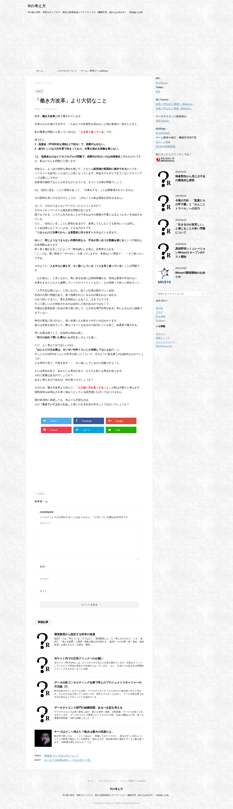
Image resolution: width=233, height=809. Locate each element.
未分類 (159, 308)
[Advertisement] (116, 42)
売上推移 (160, 316)
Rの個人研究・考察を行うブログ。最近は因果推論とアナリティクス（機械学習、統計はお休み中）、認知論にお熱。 (117, 795)
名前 (43, 566)
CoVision (160, 320)
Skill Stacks (162, 120)
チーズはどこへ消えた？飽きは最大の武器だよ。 (84, 731)
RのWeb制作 (163, 133)
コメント (45, 523)
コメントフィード (165, 342)
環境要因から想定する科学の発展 (74, 634)
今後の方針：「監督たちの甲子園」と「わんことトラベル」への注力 (190, 204)
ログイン (160, 333)
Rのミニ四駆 (163, 141)
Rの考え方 (37, 6)
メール (44, 578)
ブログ (41, 493)
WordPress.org (164, 346)
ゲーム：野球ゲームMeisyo (94, 71)
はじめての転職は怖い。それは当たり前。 (68, 760)
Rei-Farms (162, 82)
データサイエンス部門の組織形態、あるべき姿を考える (88, 707)
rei (46, 501)
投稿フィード (163, 337)
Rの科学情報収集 (166, 146)
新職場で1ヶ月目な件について (61, 755)
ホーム (39, 71)
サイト (43, 591)
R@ (158, 91)
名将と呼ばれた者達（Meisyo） (174, 108)
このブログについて (67, 71)
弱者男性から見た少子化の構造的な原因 (190, 178)
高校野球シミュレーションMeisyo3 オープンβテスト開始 (190, 252)
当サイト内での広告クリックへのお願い (78, 658)
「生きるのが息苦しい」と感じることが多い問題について (190, 228)
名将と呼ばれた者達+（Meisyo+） (175, 104)
